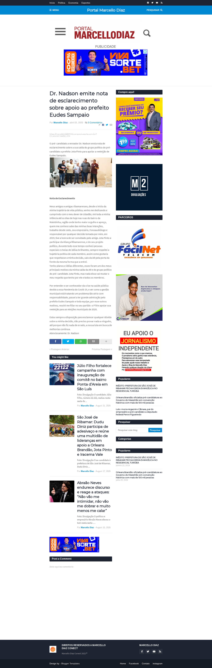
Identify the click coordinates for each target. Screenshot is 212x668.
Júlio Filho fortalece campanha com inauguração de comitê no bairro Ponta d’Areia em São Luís (94, 377)
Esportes (85, 3)
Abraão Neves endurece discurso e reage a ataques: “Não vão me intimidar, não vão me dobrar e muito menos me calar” (93, 497)
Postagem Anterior (60, 349)
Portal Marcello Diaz (106, 10)
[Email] (111, 125)
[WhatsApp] (81, 341)
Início (52, 3)
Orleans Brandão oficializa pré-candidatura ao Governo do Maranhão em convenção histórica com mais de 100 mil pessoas (139, 400)
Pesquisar (153, 10)
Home (123, 663)
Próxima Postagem (101, 349)
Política (61, 3)
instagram (157, 663)
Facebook (134, 663)
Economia (73, 3)
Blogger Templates (70, 663)
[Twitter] (107, 125)
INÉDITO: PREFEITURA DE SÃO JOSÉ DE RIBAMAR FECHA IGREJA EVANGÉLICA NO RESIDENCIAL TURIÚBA (137, 388)
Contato (146, 663)
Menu (55, 10)
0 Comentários (95, 122)
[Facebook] (103, 125)
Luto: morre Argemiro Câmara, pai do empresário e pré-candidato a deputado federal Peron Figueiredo (136, 412)
